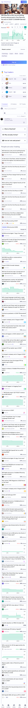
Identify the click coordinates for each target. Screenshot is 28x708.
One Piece (4, 56)
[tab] (4, 104)
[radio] (15, 27)
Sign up (24, 2)
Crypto (11, 53)
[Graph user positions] (12, 27)
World (16, 53)
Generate (23, 49)
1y (11, 119)
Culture (21, 53)
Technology (5, 53)
